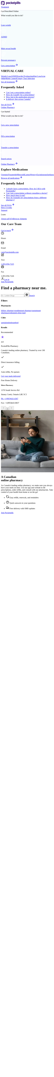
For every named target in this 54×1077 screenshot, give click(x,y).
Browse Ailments (20, 219)
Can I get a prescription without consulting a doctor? (26, 193)
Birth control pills (13, 769)
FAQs (10, 219)
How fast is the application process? (20, 97)
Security (4, 1037)
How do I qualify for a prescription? (20, 95)
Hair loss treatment (13, 765)
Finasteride (12, 175)
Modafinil (10, 898)
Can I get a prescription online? (18, 92)
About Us (10, 962)
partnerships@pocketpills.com (39, 648)
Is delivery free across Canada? (18, 99)
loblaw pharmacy (8, 311)
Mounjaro (10, 900)
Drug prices (10, 835)
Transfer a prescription (15, 830)
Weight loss (10, 762)
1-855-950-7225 (7, 264)
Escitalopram (42, 175)
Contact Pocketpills (13, 964)
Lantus (27, 175)
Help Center (11, 966)
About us (4, 219)
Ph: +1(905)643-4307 (9, 399)
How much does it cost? (15, 195)
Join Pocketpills (7, 282)
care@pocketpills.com (10, 252)
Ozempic (4, 175)
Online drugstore (12, 832)
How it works (6, 208)
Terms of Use (6, 1042)
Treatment (5, 7)
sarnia (3, 323)
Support (4, 210)
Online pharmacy (13, 828)
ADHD (14, 76)
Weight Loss (6, 76)
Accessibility (11, 971)
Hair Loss (37, 76)
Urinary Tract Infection (26, 78)
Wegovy (33, 175)
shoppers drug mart (18, 313)
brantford (14, 323)
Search (32, 295)
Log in (6, 279)
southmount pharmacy (23, 311)
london (8, 323)
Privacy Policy (7, 1046)
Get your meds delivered (10, 376)
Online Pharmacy (8, 107)
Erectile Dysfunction (25, 76)
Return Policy (6, 1051)
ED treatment (11, 767)
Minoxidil (21, 175)
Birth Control (11, 78)
